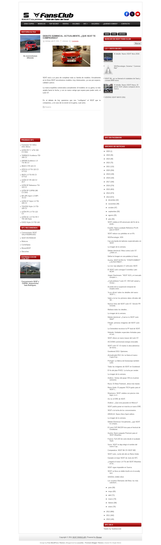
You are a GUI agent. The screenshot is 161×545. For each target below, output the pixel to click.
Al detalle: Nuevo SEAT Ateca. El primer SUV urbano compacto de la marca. (126, 87)
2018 (108, 178)
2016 (108, 185)
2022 (108, 163)
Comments (75, 41)
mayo (110, 491)
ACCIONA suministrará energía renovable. (123, 342)
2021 (108, 166)
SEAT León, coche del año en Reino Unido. (123, 454)
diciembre (112, 200)
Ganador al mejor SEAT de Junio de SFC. (123, 458)
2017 (108, 182)
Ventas (66, 24)
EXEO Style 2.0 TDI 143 (31, 222)
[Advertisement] (30, 98)
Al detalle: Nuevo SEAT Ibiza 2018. (127, 54)
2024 (108, 155)
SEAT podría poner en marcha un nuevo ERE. (124, 406)
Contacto (125, 24)
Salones (76, 24)
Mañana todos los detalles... (118, 310)
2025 (108, 151)
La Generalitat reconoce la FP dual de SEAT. (124, 329)
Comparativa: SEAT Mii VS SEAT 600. (122, 450)
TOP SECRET (54, 24)
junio (110, 487)
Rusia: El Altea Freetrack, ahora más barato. (124, 384)
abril (110, 495)
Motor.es (25, 241)
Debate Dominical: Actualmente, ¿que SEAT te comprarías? (69, 37)
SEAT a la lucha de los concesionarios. (122, 410)
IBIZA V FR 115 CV (29, 166)
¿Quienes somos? (110, 24)
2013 (108, 197)
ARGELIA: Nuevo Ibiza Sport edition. (121, 414)
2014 (108, 193)
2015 (108, 189)
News (107, 34)
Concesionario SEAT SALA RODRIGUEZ (29, 233)
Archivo (122, 34)
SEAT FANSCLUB (79, 537)
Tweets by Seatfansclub (112, 529)
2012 (108, 512)
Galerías (95, 24)
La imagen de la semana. (117, 247)
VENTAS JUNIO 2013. (116, 477)
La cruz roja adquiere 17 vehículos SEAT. (123, 266)
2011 (108, 515)
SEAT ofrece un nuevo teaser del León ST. (123, 338)
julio (110, 219)
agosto (111, 215)
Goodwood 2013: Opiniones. (118, 351)
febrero (111, 503)
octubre (111, 208)
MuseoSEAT (26, 248)
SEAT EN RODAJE (29, 238)
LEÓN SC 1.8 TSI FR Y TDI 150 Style (30, 218)
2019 (108, 174)
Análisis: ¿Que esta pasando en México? (123, 403)
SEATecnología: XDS (115, 237)
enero (110, 507)
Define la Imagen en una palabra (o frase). (123, 256)
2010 (108, 519)
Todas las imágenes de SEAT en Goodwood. (124, 367)
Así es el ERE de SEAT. (117, 399)
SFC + (85, 24)
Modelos (41, 24)
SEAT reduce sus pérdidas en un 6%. (121, 233)
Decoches (25, 251)
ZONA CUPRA (29, 24)
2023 (108, 159)
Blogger (99, 537)
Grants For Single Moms (113, 543)
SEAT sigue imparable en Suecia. (120, 467)
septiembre (112, 211)
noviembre (112, 204)
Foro (114, 34)
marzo (110, 499)
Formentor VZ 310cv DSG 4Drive (29, 146)
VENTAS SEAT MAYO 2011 (115, 97)
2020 (108, 170)
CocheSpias (26, 245)
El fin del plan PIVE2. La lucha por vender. (123, 370)
